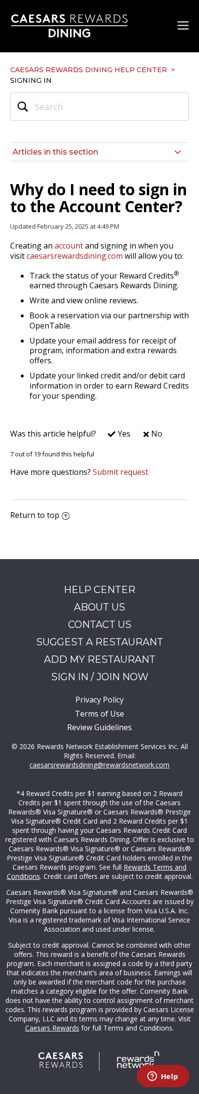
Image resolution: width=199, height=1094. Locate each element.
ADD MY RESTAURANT (100, 659)
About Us (99, 607)
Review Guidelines (99, 727)
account (69, 245)
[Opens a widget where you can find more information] (162, 1077)
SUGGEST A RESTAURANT (99, 642)
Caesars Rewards (52, 1027)
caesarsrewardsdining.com (75, 255)
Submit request (120, 472)
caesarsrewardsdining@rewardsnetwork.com (99, 764)
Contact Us (99, 624)
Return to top (34, 515)
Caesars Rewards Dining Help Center (88, 69)
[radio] (114, 436)
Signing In (31, 80)
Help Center (99, 589)
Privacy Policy (99, 699)
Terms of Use (99, 713)
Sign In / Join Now (99, 677)
